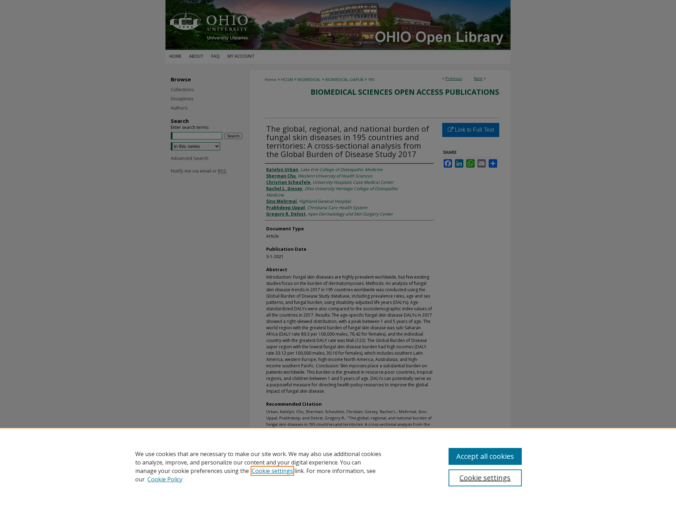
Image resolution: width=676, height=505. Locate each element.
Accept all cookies (485, 456)
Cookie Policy (165, 479)
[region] (338, 466)
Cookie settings (272, 471)
